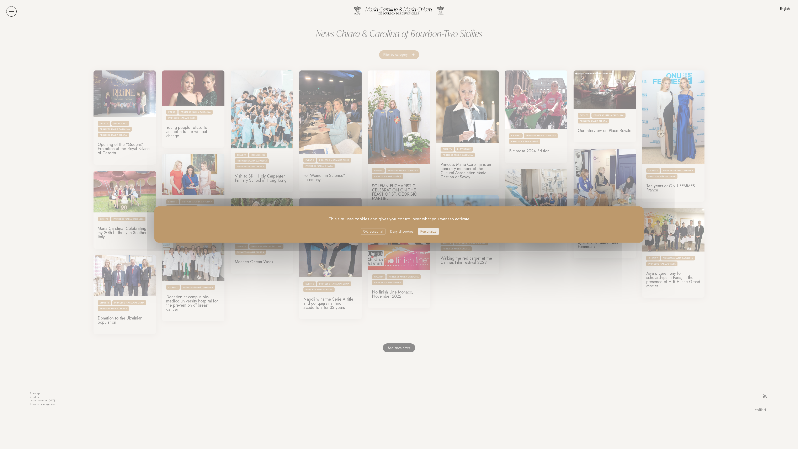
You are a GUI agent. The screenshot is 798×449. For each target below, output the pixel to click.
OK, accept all (373, 231)
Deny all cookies (401, 231)
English (785, 8)
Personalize (428, 231)
